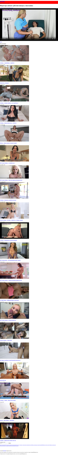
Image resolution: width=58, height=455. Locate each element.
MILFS (2, 7)
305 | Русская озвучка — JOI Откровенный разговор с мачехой (10, 260)
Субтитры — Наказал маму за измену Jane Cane (8, 440)
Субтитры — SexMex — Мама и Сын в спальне (8, 400)
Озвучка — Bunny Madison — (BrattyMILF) (7, 420)
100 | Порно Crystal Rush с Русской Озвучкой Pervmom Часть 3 (10, 360)
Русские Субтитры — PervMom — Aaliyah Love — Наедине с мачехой (11, 220)
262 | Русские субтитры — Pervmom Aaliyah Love (8, 320)
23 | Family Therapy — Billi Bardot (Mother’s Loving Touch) (9, 300)
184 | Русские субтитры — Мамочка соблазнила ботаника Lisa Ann (11, 280)
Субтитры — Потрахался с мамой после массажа (8, 200)
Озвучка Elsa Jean (3, 380)
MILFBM (2, 1)
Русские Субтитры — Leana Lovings (6, 340)
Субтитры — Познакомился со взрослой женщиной (8, 240)
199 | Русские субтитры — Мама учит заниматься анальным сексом (11, 180)
